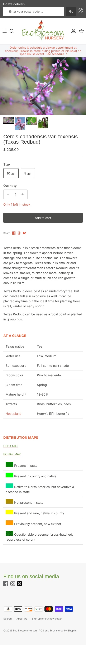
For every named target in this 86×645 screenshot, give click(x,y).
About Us (21, 618)
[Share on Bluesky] (24, 233)
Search (7, 618)
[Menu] (4, 31)
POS (41, 630)
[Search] (13, 31)
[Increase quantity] (23, 194)
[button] (79, 11)
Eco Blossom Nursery (25, 630)
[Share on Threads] (19, 233)
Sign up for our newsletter (47, 618)
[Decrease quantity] (7, 194)
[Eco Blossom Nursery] (43, 31)
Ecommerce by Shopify (63, 630)
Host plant (13, 414)
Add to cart (43, 218)
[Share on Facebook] (13, 233)
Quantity (10, 186)
